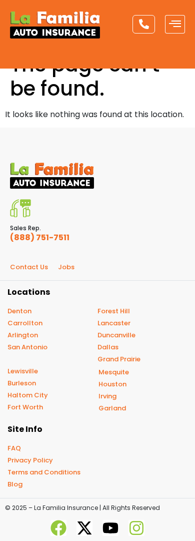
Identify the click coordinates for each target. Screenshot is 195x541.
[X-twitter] (84, 528)
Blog (15, 484)
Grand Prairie (119, 359)
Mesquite (113, 372)
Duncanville (117, 335)
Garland (112, 408)
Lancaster (114, 323)
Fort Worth (25, 407)
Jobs (66, 267)
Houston (112, 384)
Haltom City (28, 395)
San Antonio (28, 347)
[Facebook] (58, 528)
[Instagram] (136, 528)
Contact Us (29, 267)
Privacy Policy (30, 460)
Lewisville (23, 371)
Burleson (22, 383)
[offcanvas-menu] (175, 24)
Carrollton (25, 323)
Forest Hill (114, 311)
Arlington (23, 335)
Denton (20, 311)
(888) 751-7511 (40, 237)
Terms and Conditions (44, 472)
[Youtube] (110, 528)
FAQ (14, 448)
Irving (107, 396)
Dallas (108, 347)
